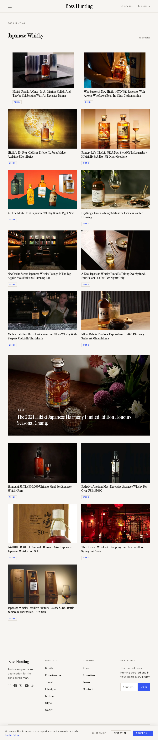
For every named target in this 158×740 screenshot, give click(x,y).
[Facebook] (15, 685)
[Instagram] (9, 685)
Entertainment (54, 675)
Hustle (49, 668)
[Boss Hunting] (79, 6)
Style (48, 703)
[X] (21, 685)
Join (144, 687)
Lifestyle (50, 689)
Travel (49, 682)
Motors (50, 696)
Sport (49, 710)
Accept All (143, 733)
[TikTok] (32, 685)
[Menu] (10, 6)
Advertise (89, 675)
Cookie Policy (12, 735)
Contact (88, 689)
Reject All (121, 733)
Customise (99, 733)
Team (86, 682)
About (87, 668)
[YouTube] (27, 685)
